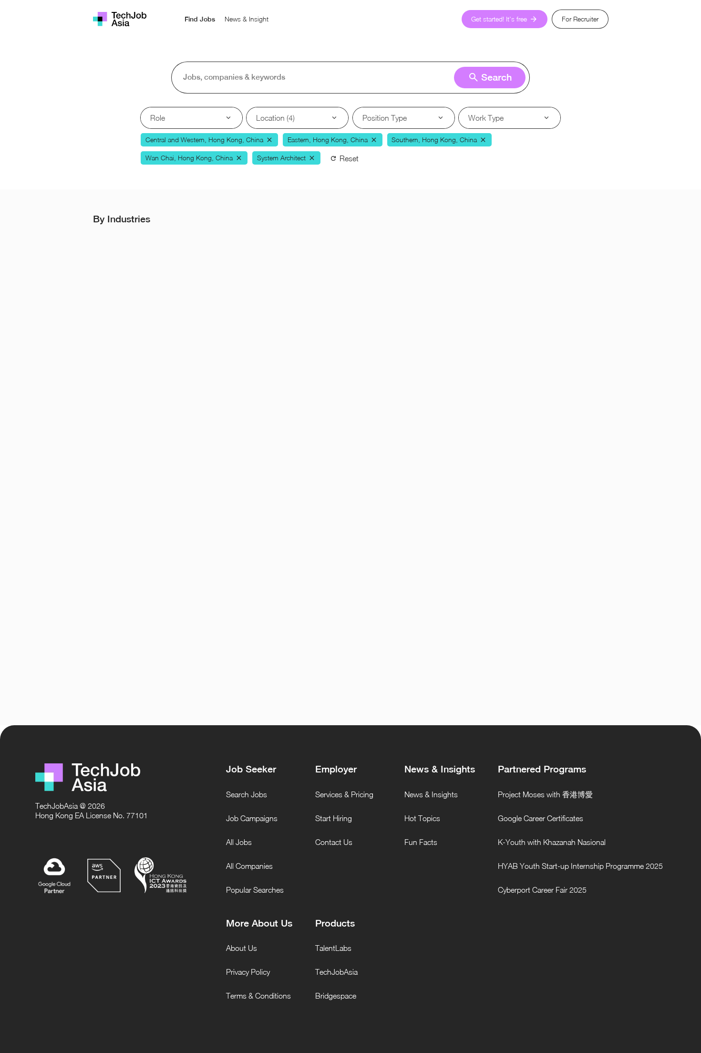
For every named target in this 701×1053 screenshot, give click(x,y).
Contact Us (333, 842)
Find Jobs (200, 19)
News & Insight (246, 19)
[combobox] (353, 77)
